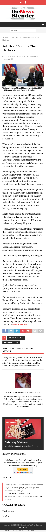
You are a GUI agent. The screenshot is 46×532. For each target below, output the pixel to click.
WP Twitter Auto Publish (13, 531)
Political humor (16, 338)
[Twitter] (21, 2)
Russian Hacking (11, 342)
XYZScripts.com (36, 531)
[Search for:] (23, 30)
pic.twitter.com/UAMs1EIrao (17, 493)
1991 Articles (34, 393)
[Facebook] (25, 2)
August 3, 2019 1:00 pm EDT (14, 56)
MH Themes (23, 527)
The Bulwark (7, 511)
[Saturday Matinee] (23, 429)
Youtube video (19, 324)
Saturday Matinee (16, 442)
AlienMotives (33, 56)
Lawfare (5, 516)
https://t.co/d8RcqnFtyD (15, 487)
